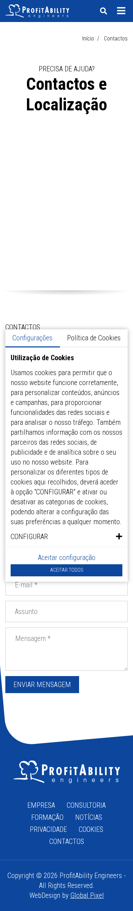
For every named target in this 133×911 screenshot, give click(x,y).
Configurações (32, 338)
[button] (66, 537)
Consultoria (86, 805)
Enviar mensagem (42, 684)
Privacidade (48, 829)
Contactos (66, 841)
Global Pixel (87, 895)
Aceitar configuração (66, 557)
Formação (47, 817)
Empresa (41, 805)
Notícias (88, 817)
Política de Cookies (94, 338)
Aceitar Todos (66, 570)
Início (88, 38)
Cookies (91, 829)
